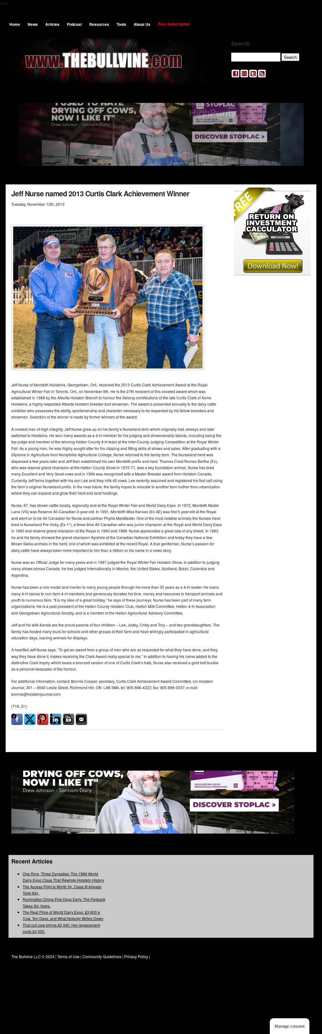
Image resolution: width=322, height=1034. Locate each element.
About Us (142, 24)
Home (14, 24)
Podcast (74, 24)
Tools (121, 24)
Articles (52, 24)
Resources (99, 24)
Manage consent (290, 1026)
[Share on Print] (68, 719)
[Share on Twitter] (30, 719)
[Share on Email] (81, 719)
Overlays (301, 196)
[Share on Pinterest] (42, 719)
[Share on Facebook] (17, 719)
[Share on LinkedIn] (55, 719)
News (33, 24)
